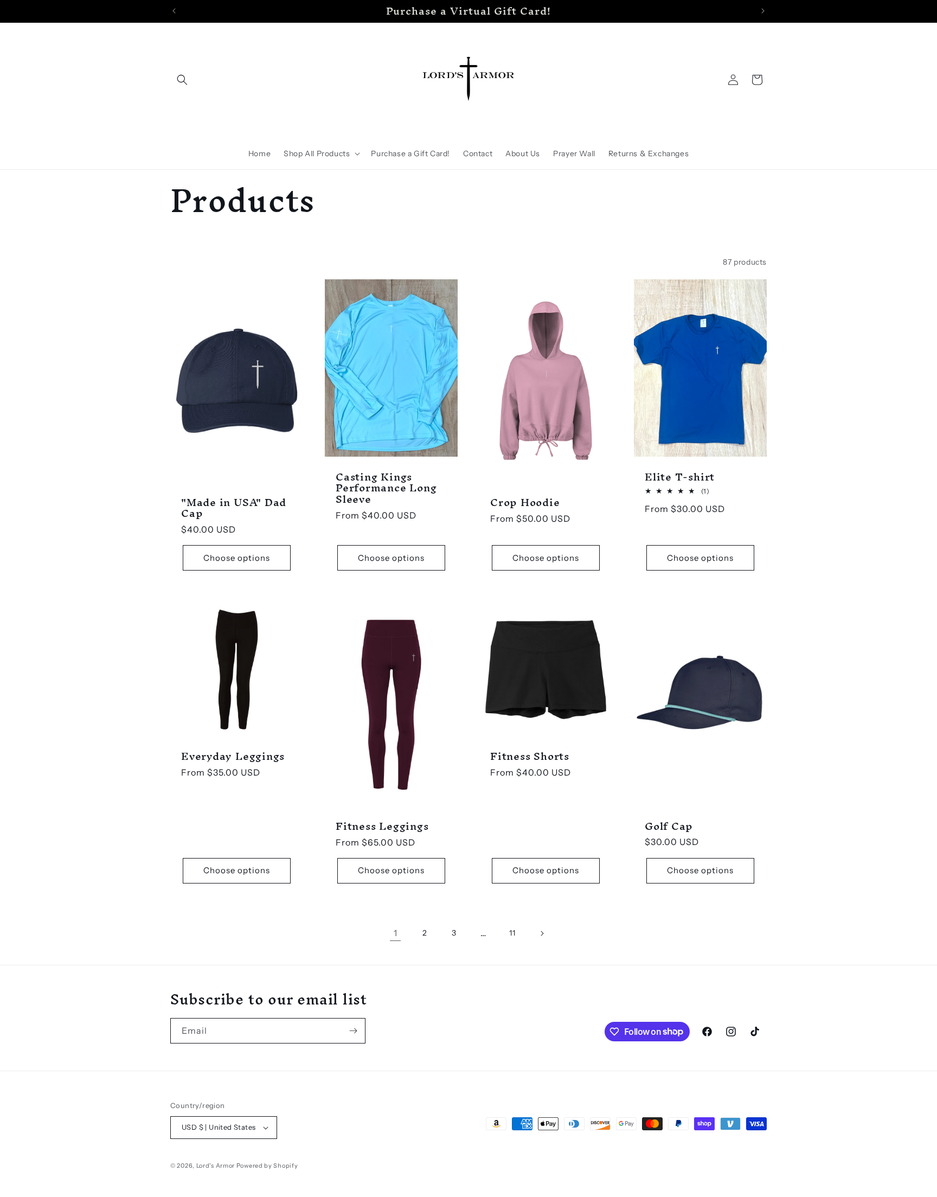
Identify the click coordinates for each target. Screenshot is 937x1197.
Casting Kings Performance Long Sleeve (386, 488)
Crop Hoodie (525, 502)
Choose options (236, 558)
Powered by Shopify (267, 1165)
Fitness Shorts (529, 756)
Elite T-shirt (680, 477)
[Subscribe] (353, 1031)
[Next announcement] (763, 11)
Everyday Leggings (233, 756)
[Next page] (542, 933)
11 (512, 933)
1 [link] (395, 932)
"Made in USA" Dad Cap (233, 508)
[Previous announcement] (174, 11)
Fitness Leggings (382, 826)
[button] (182, 80)
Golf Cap (669, 826)
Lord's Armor (215, 1165)
